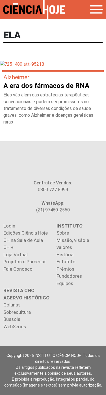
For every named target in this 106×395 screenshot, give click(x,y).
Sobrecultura (17, 312)
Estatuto (66, 261)
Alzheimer (16, 77)
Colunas (12, 305)
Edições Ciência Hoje (25, 233)
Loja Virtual (15, 254)
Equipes (65, 283)
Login (9, 226)
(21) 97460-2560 (53, 210)
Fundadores (69, 276)
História (65, 254)
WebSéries (14, 326)
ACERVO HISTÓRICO (26, 298)
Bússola (11, 319)
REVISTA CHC (18, 290)
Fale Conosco (18, 269)
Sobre (63, 233)
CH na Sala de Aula (23, 240)
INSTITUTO (70, 226)
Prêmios (65, 269)
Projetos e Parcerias (25, 261)
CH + (8, 247)
